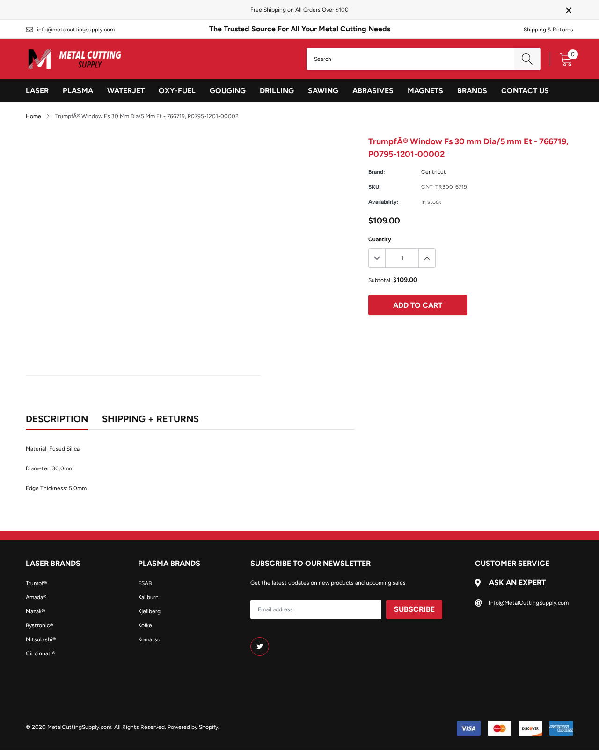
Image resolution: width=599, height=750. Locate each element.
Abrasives (373, 90)
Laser (37, 90)
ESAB (145, 583)
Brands (472, 90)
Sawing (323, 90)
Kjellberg (149, 611)
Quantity (379, 239)
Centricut (433, 172)
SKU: (374, 187)
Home (33, 116)
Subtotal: (380, 280)
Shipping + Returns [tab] (150, 418)
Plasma (78, 90)
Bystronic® (39, 625)
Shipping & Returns (548, 29)
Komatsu (149, 639)
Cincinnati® (40, 653)
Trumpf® (36, 583)
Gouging (228, 90)
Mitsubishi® (41, 639)
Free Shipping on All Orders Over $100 (299, 10)
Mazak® (35, 611)
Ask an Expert (517, 582)
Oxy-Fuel (177, 90)
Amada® (36, 597)
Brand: (376, 172)
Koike (145, 625)
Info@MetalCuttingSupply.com (76, 29)
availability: (383, 202)
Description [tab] (57, 418)
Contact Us (525, 90)
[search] (527, 59)
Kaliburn (148, 597)
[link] (259, 646)
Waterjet (126, 90)
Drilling (277, 90)
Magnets (425, 90)
